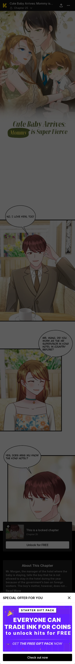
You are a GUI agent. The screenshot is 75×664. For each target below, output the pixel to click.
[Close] (69, 598)
